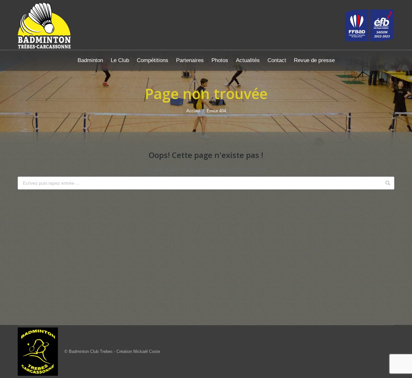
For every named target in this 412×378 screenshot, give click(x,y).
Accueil (193, 110)
